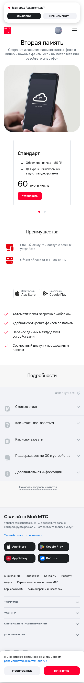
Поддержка (32, 576)
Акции (8, 582)
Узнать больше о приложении (23, 535)
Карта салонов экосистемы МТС (37, 582)
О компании (12, 576)
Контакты (50, 576)
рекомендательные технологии (25, 661)
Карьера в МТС (13, 589)
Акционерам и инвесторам (45, 589)
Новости (66, 576)
